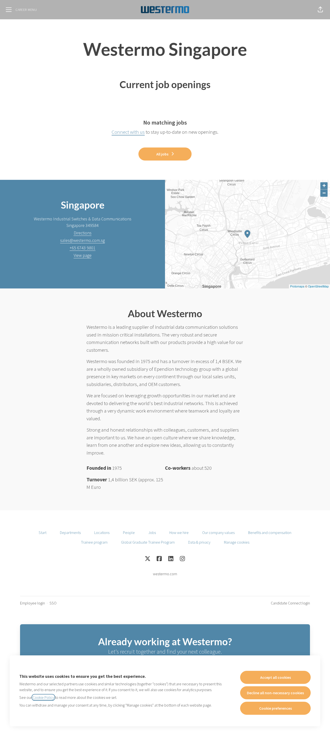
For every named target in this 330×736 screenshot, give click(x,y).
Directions (83, 233)
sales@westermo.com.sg (82, 240)
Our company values (218, 532)
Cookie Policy (43, 697)
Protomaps (297, 286)
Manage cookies (236, 542)
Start (42, 532)
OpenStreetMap (318, 286)
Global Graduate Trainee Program (148, 542)
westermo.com (165, 573)
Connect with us (128, 132)
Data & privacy (199, 542)
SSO (53, 603)
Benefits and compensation (269, 532)
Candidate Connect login (290, 603)
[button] (320, 9)
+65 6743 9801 (82, 248)
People (129, 532)
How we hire (179, 532)
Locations (101, 532)
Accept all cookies (275, 677)
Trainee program (94, 542)
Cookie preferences (275, 708)
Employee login (32, 603)
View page (83, 255)
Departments (70, 532)
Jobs (152, 532)
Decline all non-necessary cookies (275, 692)
